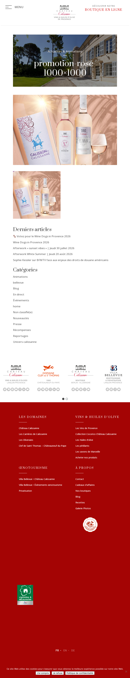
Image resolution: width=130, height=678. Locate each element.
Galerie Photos (83, 508)
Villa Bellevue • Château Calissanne (37, 479)
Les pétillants (82, 446)
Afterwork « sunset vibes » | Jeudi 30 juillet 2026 (43, 248)
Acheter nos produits (86, 457)
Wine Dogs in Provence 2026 (31, 242)
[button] (16, 378)
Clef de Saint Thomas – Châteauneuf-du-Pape (42, 446)
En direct (18, 294)
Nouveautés (21, 318)
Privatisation (25, 491)
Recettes (80, 502)
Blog (16, 288)
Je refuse (57, 673)
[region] (65, 377)
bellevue (18, 282)
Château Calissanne (29, 428)
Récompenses (22, 330)
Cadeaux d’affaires (85, 485)
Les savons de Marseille (87, 452)
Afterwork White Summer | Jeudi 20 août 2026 (43, 254)
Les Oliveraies (26, 440)
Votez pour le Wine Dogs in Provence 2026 (43, 236)
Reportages (20, 336)
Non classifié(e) (22, 312)
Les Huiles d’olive (84, 440)
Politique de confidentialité (80, 673)
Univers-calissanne (25, 342)
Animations (20, 276)
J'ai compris (43, 673)
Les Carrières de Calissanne (33, 434)
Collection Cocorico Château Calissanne (96, 434)
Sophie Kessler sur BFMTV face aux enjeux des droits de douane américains (60, 260)
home (16, 306)
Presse (17, 324)
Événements (21, 300)
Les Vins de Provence (86, 428)
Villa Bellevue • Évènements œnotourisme (40, 485)
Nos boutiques (83, 491)
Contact (79, 479)
